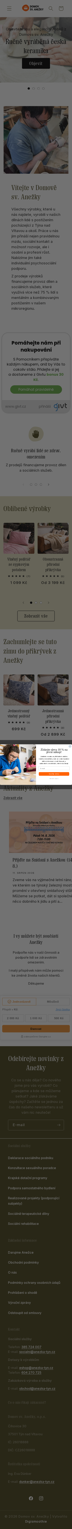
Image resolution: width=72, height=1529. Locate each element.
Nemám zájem (54, 778)
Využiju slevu (54, 774)
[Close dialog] (70, 746)
